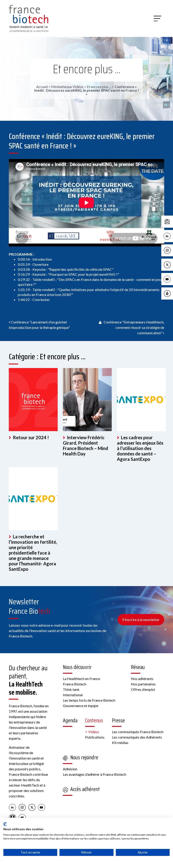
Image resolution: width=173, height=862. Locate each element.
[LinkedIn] (12, 807)
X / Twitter (172, 264)
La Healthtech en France (81, 678)
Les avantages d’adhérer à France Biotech (94, 774)
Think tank (71, 689)
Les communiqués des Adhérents (137, 737)
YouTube (172, 279)
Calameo (172, 293)
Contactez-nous (172, 221)
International (73, 695)
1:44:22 (24, 299)
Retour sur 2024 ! (30, 437)
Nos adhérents (142, 678)
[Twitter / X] (32, 807)
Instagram (172, 250)
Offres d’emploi (143, 689)
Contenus (94, 720)
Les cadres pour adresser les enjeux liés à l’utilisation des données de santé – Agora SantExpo (140, 448)
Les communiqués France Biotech (137, 732)
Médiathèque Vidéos (67, 86)
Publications (95, 737)
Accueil (42, 86)
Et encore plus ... (86, 69)
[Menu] (157, 18)
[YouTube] (41, 807)
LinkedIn (172, 236)
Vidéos (93, 732)
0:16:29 (24, 274)
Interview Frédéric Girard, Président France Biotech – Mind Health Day (85, 445)
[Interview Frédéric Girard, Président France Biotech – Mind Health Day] (87, 399)
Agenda (70, 720)
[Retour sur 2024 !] (33, 399)
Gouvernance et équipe (80, 705)
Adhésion (70, 769)
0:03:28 (24, 269)
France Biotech (74, 684)
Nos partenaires (143, 684)
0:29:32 (24, 279)
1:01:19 (24, 289)
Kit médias (120, 742)
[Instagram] (22, 807)
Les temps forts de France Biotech (89, 700)
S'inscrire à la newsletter (140, 619)
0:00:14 (24, 259)
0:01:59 (24, 264)
